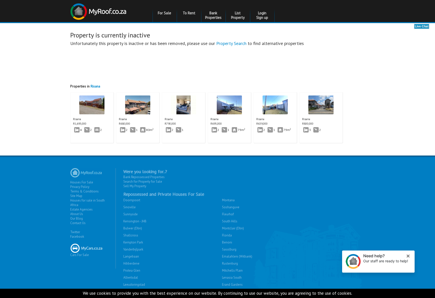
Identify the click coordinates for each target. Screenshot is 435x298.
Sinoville (129, 207)
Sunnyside (130, 214)
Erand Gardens (232, 284)
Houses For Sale (81, 182)
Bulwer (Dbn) (132, 228)
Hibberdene (131, 263)
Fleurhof (228, 214)
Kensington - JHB (135, 221)
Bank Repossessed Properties (144, 177)
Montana (228, 200)
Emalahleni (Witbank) (237, 256)
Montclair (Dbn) (233, 228)
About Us (76, 214)
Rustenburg (230, 263)
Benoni (227, 242)
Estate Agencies (81, 209)
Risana (95, 86)
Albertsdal (130, 277)
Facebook (77, 236)
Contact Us (78, 223)
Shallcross (130, 235)
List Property (238, 15)
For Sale (164, 13)
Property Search (231, 43)
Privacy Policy (79, 187)
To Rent (189, 13)
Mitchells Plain (232, 270)
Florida (227, 235)
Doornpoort (131, 200)
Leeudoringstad (134, 284)
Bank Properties (213, 15)
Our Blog (76, 218)
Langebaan (131, 256)
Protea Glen (131, 270)
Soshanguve (230, 207)
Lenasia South (232, 277)
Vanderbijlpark (133, 249)
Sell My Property (134, 186)
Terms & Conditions (84, 191)
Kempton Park (133, 242)
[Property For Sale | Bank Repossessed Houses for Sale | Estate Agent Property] (99, 10)
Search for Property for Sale (142, 181)
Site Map (76, 196)
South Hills (229, 221)
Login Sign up (262, 15)
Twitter (75, 232)
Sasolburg (229, 249)
